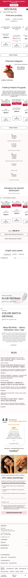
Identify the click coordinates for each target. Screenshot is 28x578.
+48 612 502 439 (5, 533)
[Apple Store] (4, 563)
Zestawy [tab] (7, 19)
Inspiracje (3, 396)
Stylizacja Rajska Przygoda (14, 193)
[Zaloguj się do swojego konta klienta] (23, 9)
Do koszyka (5, 44)
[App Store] (4, 557)
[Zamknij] (27, 3)
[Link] (14, 12)
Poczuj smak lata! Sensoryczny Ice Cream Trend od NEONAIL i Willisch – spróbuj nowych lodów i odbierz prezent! (13, 366)
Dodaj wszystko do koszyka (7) (13, 234)
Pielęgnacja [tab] (7, 254)
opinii (18, 421)
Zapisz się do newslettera (14, 512)
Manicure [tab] (21, 254)
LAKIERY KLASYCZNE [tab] (17, 19)
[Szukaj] (20, 9)
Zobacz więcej (13, 55)
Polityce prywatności (14, 508)
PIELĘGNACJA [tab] (14, 21)
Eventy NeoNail (5, 363)
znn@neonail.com (5, 537)
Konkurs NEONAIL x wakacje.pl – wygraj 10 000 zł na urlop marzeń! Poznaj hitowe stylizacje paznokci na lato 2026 (13, 383)
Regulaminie (6, 508)
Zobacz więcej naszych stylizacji (13, 238)
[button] (26, 9)
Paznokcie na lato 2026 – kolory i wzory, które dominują (12, 399)
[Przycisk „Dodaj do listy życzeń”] (10, 27)
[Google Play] (12, 557)
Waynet (14, 576)
